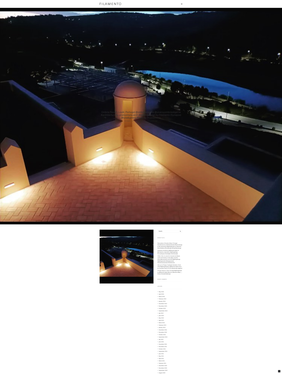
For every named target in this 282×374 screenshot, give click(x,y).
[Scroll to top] (279, 371)
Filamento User (153, 121)
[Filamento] (110, 4)
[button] (181, 4)
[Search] (169, 231)
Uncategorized (141, 121)
